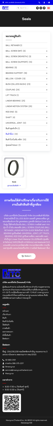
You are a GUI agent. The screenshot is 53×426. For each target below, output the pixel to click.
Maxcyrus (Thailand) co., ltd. (16, 420)
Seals (14, 182)
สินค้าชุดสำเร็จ (11, 128)
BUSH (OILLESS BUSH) (16, 84)
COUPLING (10, 89)
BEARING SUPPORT (14, 73)
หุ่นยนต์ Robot (12, 145)
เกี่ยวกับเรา (6, 314)
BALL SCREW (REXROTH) (17, 56)
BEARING (10, 67)
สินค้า (4, 318)
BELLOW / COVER (13, 78)
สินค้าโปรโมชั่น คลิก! (14, 139)
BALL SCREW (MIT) (14, 51)
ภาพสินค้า (6, 328)
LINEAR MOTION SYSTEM (16, 106)
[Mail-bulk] (44, 8)
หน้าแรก (5, 311)
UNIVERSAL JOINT (14, 123)
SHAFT (9, 117)
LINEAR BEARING (13, 100)
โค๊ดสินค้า (6, 325)
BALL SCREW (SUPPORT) (17, 62)
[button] (48, 8)
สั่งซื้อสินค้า (6, 335)
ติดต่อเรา (5, 338)
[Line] (40, 8)
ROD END (10, 112)
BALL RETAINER (13, 45)
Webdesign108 (26, 423)
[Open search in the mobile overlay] (22, 7)
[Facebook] (37, 8)
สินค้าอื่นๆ (10, 134)
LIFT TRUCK (11, 95)
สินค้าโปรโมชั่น (7, 321)
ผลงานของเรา (7, 331)
